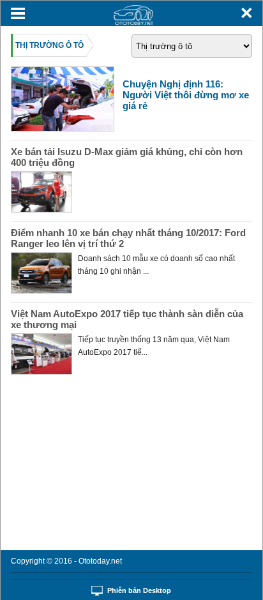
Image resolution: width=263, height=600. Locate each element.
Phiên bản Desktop (139, 590)
